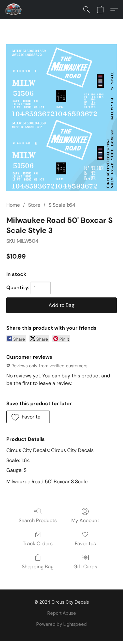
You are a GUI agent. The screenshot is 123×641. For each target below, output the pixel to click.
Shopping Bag (38, 566)
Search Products (38, 520)
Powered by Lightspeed (61, 624)
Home (13, 205)
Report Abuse (61, 613)
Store (34, 205)
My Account (85, 520)
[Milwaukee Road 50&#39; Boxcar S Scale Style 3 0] (61, 117)
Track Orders (38, 543)
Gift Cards (85, 566)
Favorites (85, 543)
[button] (14, 9)
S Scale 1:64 (62, 205)
